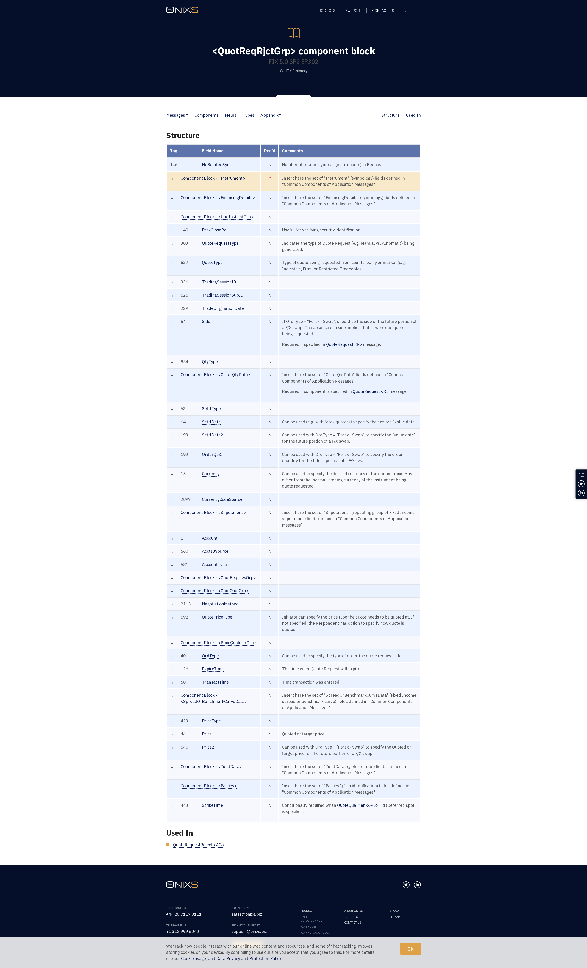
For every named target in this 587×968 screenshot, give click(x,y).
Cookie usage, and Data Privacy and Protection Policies (233, 958)
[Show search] (406, 10)
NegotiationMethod (220, 604)
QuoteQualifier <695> (357, 805)
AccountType (214, 564)
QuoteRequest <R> (344, 344)
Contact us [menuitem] (383, 10)
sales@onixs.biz (247, 914)
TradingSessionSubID (223, 295)
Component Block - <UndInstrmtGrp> (217, 216)
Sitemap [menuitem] (394, 916)
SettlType (211, 408)
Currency (210, 473)
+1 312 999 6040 (182, 931)
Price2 (208, 747)
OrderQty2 (212, 454)
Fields (230, 115)
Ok (410, 949)
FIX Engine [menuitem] (308, 926)
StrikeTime (212, 805)
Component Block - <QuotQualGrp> (215, 590)
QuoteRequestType (220, 243)
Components (206, 115)
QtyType (210, 361)
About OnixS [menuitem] (353, 911)
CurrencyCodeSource (222, 499)
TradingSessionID (219, 282)
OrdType (210, 655)
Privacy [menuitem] (393, 911)
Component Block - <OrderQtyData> (215, 374)
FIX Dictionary (296, 71)
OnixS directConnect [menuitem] (312, 918)
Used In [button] (413, 115)
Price (207, 734)
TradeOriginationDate (223, 308)
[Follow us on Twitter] (406, 884)
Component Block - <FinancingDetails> (218, 197)
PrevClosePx (214, 230)
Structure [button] (390, 115)
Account (210, 538)
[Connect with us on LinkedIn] (417, 884)
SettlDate (211, 421)
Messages (175, 115)
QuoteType (212, 262)
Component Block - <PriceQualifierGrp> (218, 642)
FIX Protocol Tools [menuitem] (315, 932)
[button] (187, 115)
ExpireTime (213, 668)
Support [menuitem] (354, 10)
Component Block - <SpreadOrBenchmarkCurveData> (214, 698)
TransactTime (215, 682)
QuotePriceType (217, 617)
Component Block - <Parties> (209, 785)
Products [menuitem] (325, 10)
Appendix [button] (269, 115)
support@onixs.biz (249, 931)
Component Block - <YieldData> (211, 766)
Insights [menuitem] (351, 916)
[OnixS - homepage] (182, 10)
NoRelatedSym (216, 164)
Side (206, 321)
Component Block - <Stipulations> (213, 512)
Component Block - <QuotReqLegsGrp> (218, 577)
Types (248, 115)
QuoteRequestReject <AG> (198, 844)
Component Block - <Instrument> (213, 178)
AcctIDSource (215, 551)
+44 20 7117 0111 (184, 914)
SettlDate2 (212, 435)
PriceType (211, 721)
